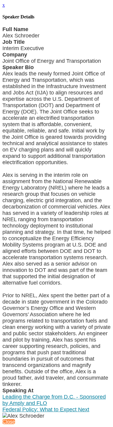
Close (8, 421)
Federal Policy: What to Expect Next (45, 409)
